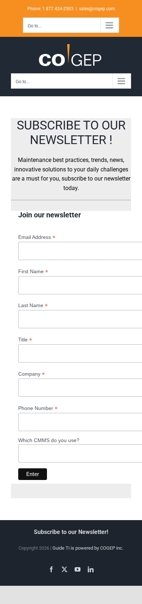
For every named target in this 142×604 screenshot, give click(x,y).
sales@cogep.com (97, 8)
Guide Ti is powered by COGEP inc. (87, 548)
